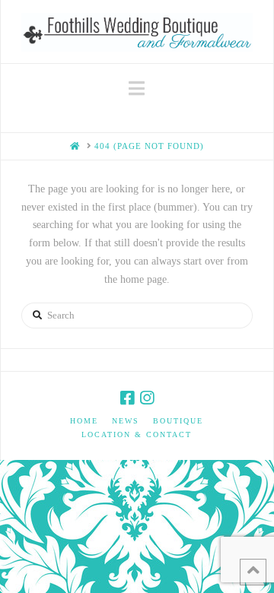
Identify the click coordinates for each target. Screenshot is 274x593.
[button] (137, 88)
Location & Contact (136, 434)
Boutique (178, 421)
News (125, 421)
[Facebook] (127, 398)
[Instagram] (147, 398)
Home (84, 421)
